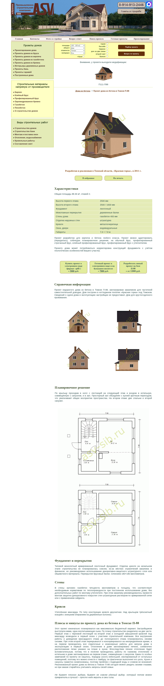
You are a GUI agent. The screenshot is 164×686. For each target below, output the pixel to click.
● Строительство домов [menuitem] (24, 128)
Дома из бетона (82, 91)
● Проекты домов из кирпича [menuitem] (27, 56)
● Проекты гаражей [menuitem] (22, 72)
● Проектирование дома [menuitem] (24, 50)
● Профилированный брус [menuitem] (26, 98)
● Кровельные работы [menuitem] (24, 141)
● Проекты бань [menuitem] (20, 69)
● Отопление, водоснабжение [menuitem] (27, 138)
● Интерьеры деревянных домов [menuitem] (29, 66)
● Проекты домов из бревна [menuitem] (26, 63)
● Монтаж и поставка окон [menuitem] (25, 134)
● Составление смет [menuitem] (23, 144)
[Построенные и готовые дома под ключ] (82, 35)
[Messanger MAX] (149, 6)
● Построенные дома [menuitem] (23, 75)
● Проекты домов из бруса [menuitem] (26, 53)
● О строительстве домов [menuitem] (25, 111)
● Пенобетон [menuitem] (19, 108)
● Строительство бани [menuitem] (24, 131)
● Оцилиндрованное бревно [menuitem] (26, 102)
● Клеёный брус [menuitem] (20, 95)
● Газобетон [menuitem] (19, 105)
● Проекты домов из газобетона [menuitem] (28, 60)
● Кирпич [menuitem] (17, 92)
